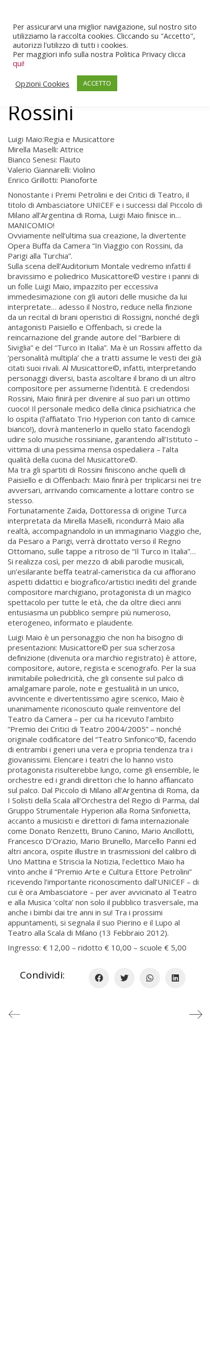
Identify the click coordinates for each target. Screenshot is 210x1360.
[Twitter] (124, 978)
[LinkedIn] (175, 978)
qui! (18, 63)
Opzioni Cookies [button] (42, 83)
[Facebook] (99, 978)
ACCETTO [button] (97, 83)
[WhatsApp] (150, 978)
